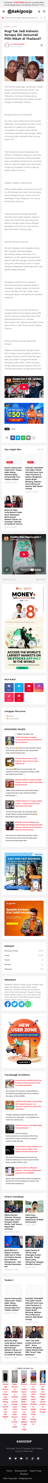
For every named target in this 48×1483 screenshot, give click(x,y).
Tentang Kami (21, 1471)
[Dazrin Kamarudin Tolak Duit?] (13, 1290)
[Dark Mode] (39, 11)
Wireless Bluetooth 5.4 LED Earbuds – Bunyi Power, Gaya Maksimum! (26, 761)
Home (7, 27)
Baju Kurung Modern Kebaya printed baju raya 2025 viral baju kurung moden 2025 (15, 1405)
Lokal (14, 27)
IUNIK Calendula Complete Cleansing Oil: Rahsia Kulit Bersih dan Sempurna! (28, 739)
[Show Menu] (3, 11)
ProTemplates (39, 1478)
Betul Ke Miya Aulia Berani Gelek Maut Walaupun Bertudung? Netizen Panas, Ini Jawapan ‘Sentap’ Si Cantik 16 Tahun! (13, 517)
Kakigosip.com (26, 1478)
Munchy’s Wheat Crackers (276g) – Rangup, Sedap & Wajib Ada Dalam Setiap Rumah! (29, 782)
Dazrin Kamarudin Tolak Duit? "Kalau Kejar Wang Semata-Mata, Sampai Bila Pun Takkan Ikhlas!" (13, 474)
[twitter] (15, 1458)
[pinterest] (38, 1458)
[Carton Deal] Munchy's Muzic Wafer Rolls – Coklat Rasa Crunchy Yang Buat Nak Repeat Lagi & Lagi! (24, 1407)
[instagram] (27, 1458)
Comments (13, 719)
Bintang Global (24, 951)
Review (24, 964)
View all (40, 449)
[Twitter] (18, 437)
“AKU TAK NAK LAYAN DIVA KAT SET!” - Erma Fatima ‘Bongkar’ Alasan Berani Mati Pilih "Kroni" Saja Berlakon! (34, 1347)
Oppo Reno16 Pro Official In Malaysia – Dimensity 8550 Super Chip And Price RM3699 (28, 1170)
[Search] (44, 11)
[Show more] (33, 437)
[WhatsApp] (23, 437)
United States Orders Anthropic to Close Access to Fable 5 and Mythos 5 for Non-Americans (28, 1149)
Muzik (24, 960)
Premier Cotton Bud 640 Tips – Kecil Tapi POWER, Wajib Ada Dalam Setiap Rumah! (33, 1404)
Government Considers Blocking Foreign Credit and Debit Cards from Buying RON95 (28, 1082)
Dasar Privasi (35, 1471)
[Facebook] (12, 437)
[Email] (28, 437)
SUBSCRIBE (18, 2)
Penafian (24, 1474)
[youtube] (21, 1458)
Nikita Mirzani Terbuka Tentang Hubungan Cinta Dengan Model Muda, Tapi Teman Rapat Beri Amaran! (13, 1222)
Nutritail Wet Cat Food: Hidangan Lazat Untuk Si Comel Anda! (43, 1398)
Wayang (24, 969)
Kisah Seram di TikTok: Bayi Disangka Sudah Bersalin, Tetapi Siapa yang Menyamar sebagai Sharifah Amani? (34, 1257)
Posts (11, 716)
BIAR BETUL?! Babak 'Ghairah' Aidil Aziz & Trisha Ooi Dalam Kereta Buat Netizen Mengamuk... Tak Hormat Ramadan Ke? (12, 1258)
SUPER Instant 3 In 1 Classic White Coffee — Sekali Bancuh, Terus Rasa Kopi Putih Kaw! (28, 803)
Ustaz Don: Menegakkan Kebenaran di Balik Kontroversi (34, 1218)
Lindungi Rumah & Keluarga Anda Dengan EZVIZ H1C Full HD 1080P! (5, 1401)
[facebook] (10, 1458)
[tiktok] (32, 1458)
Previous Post (9, 579)
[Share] (41, 45)
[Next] (45, 17)
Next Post (40, 579)
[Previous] (41, 17)
